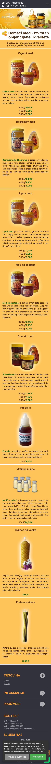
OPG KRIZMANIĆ (11, 721)
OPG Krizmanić (14, 2)
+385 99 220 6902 (15, 6)
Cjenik (6, 681)
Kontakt (7, 684)
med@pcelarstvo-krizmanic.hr (22, 729)
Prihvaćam (38, 756)
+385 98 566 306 (15, 726)
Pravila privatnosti (16, 757)
